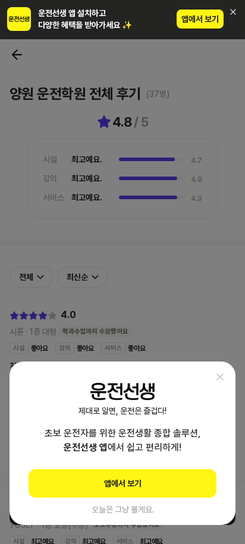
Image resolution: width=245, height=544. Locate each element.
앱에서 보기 (200, 19)
